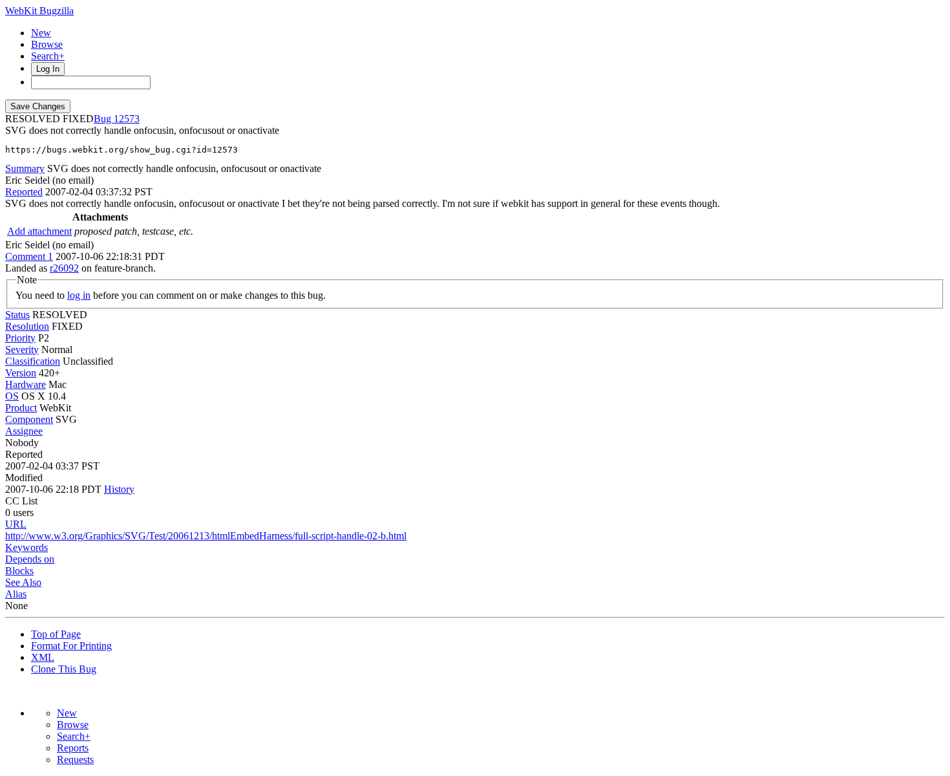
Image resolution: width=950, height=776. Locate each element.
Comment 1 (29, 256)
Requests (75, 759)
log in (78, 295)
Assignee (24, 431)
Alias (15, 593)
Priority (20, 337)
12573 (127, 118)
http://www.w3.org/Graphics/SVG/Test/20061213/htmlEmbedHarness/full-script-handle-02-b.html (205, 535)
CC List (21, 500)
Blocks (19, 570)
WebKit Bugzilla (39, 10)
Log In (47, 69)
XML (42, 657)
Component (29, 419)
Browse (47, 44)
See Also (23, 582)
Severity (22, 349)
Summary (25, 168)
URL (15, 524)
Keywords (26, 547)
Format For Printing (71, 645)
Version (20, 372)
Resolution (27, 326)
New (41, 32)
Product (21, 407)
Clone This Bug (63, 668)
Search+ (48, 55)
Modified (24, 477)
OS (12, 396)
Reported (24, 191)
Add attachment (39, 231)
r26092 (64, 268)
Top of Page (56, 634)
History (119, 489)
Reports (73, 747)
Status (17, 314)
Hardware (25, 384)
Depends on (29, 559)
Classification (32, 361)
